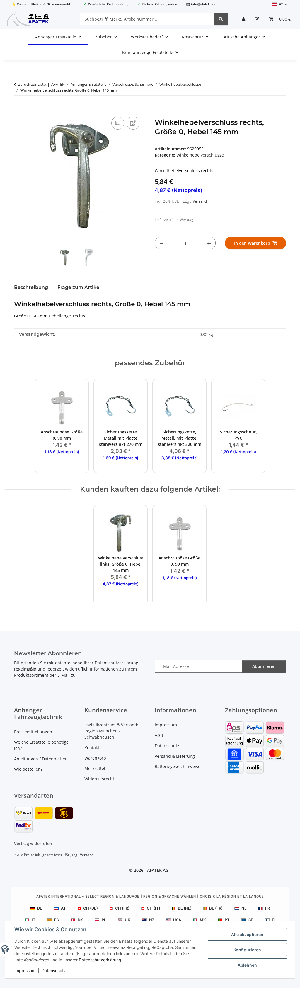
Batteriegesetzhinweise (177, 766)
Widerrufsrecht (99, 779)
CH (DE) (90, 908)
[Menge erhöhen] (208, 243)
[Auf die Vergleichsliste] (117, 123)
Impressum (24, 970)
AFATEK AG (157, 870)
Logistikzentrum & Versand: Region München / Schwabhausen (111, 731)
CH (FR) (122, 908)
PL (104, 920)
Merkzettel (94, 768)
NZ (151, 920)
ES (56, 920)
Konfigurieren (247, 949)
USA (177, 920)
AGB (159, 735)
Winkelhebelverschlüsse (200, 155)
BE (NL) (185, 908)
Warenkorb (95, 758)
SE (250, 920)
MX (203, 920)
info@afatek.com (204, 4)
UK (127, 920)
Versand (199, 201)
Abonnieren (264, 666)
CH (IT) (153, 908)
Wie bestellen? (28, 769)
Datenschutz (54, 970)
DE (39, 908)
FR (267, 908)
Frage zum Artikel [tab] (79, 287)
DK (80, 920)
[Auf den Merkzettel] (133, 123)
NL (243, 908)
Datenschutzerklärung (100, 959)
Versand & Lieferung (175, 756)
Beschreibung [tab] (31, 287)
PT (227, 920)
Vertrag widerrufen (33, 843)
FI (273, 920)
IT (33, 920)
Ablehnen (247, 964)
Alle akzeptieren (247, 934)
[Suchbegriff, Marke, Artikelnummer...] (221, 19)
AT (63, 908)
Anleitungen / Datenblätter (40, 759)
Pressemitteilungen (33, 732)
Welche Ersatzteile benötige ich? (41, 745)
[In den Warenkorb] (18, 108)
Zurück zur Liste (32, 84)
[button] (243, 19)
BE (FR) (216, 908)
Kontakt (91, 747)
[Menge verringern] (161, 243)
